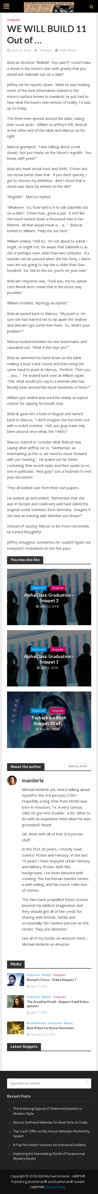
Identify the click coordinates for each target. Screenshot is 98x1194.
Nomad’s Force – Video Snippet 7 (51, 980)
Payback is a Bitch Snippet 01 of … (49, 720)
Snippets (13, 20)
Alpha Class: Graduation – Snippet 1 (49, 659)
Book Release (36, 1023)
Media (46, 975)
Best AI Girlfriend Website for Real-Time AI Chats (50, 1122)
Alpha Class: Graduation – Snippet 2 (49, 597)
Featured (38, 588)
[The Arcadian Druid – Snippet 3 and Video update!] (15, 1001)
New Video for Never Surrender (50, 1028)
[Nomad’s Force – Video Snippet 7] (15, 979)
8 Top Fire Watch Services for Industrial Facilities (49, 1145)
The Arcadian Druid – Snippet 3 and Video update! (58, 1004)
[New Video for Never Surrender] (15, 1027)
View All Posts (77, 766)
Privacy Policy (55, 1187)
